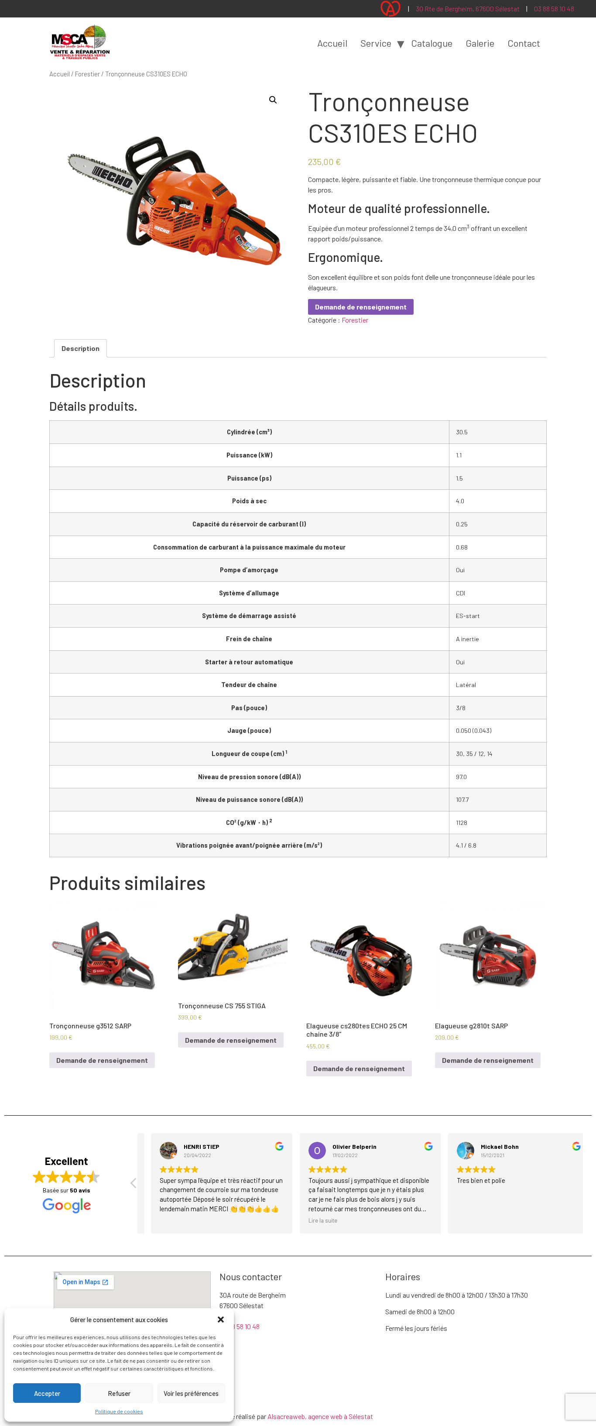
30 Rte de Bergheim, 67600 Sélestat (468, 8)
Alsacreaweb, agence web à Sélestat (320, 1416)
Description (80, 348)
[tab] (80, 348)
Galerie (480, 42)
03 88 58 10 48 (554, 8)
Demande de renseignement (361, 306)
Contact (523, 42)
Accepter (47, 1393)
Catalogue (431, 42)
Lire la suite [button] (312, 1220)
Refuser (119, 1393)
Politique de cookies (119, 1411)
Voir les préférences (191, 1393)
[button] (220, 1319)
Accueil (332, 42)
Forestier (87, 74)
